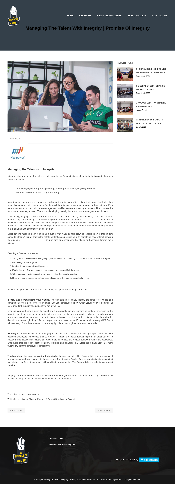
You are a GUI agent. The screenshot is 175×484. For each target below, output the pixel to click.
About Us (85, 15)
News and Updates (109, 15)
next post (103, 410)
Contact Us (159, 15)
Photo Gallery (137, 15)
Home (70, 15)
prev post (17, 410)
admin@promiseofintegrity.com (62, 444)
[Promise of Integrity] (14, 15)
